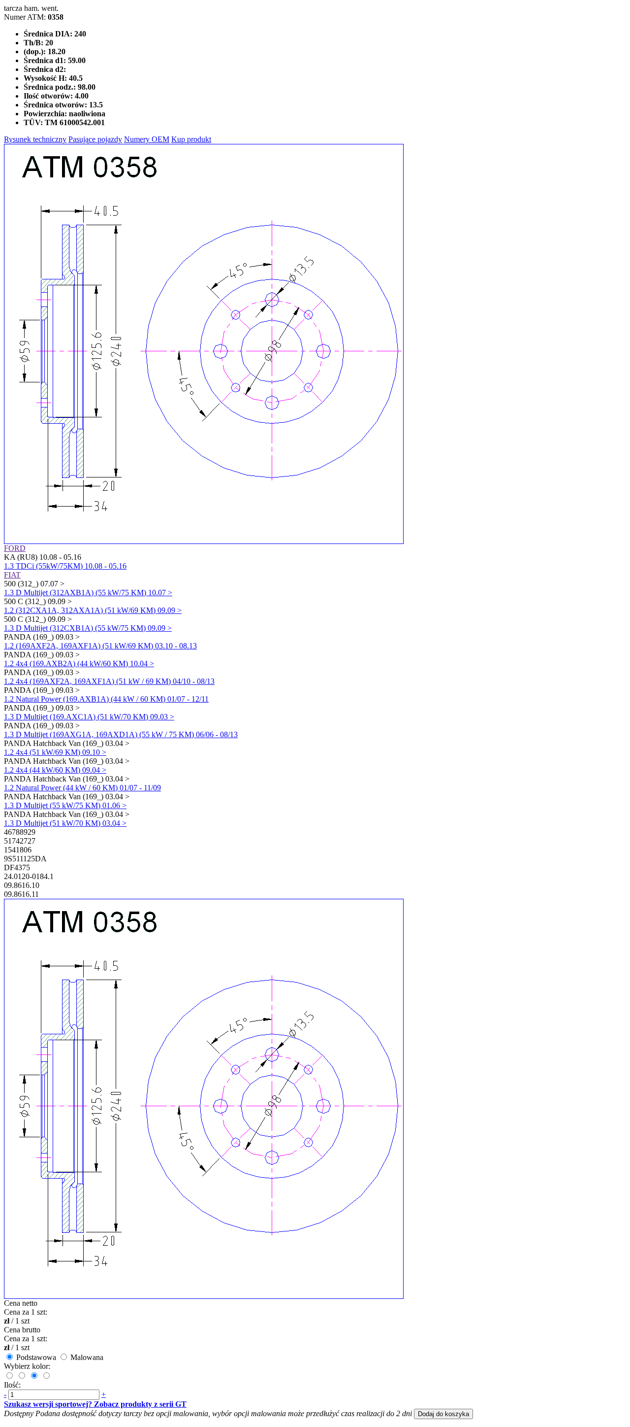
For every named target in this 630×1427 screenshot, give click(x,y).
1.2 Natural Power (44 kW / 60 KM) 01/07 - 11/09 (82, 787)
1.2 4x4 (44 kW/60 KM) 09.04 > (55, 770)
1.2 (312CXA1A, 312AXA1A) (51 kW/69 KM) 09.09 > (93, 610)
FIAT (12, 575)
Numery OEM (146, 139)
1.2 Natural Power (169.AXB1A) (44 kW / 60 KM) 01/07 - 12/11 (106, 699)
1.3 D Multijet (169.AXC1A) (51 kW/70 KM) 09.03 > (89, 717)
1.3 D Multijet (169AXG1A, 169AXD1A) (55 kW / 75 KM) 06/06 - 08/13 (121, 734)
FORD (15, 548)
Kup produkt (191, 139)
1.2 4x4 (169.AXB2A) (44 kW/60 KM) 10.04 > (79, 663)
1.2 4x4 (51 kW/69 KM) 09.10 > (55, 752)
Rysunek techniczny (35, 139)
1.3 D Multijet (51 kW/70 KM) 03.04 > (65, 823)
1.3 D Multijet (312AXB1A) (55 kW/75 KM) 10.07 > (88, 592)
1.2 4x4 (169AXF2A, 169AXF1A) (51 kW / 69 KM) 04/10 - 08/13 (109, 681)
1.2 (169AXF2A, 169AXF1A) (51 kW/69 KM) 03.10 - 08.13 (100, 646)
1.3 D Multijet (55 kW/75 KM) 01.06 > (65, 805)
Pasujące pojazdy (95, 139)
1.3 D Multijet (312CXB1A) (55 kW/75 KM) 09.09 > (88, 628)
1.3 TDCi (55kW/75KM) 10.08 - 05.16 (65, 566)
